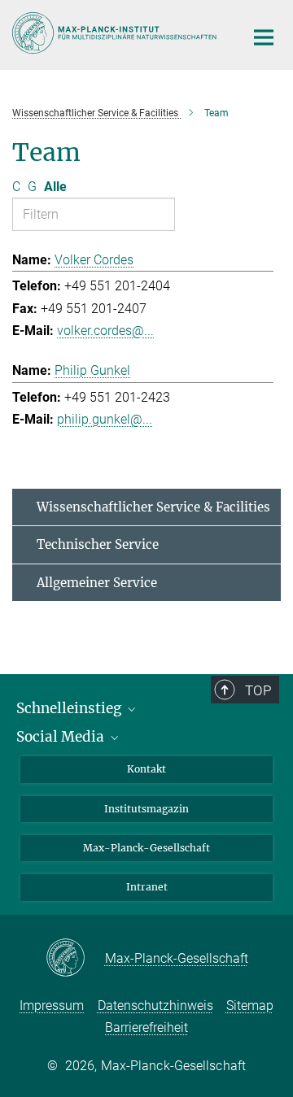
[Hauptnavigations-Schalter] (263, 37)
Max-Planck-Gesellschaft (146, 848)
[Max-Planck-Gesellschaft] (75, 958)
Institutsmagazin (146, 809)
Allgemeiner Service (97, 582)
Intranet (147, 887)
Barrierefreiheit (146, 1027)
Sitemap (249, 1005)
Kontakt (146, 769)
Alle (55, 186)
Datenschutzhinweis (155, 1005)
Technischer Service (98, 544)
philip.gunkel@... (104, 419)
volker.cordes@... (105, 330)
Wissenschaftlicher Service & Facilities (153, 507)
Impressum (52, 1005)
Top (258, 690)
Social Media (61, 737)
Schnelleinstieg (70, 708)
